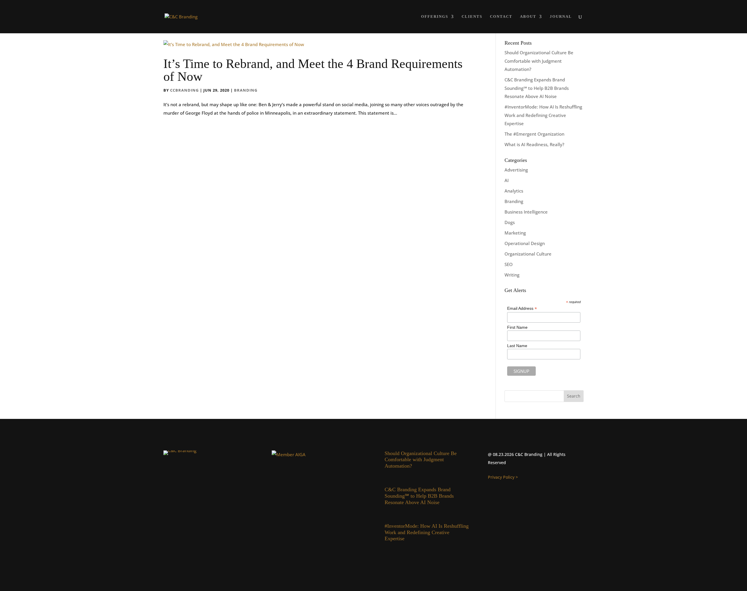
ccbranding (184, 90)
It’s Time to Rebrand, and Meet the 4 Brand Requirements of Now (312, 70)
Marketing (515, 233)
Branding (245, 90)
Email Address (522, 308)
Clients (472, 17)
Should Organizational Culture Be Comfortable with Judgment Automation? (539, 61)
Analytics (514, 191)
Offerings (434, 17)
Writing (512, 275)
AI (507, 180)
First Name (517, 327)
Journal (561, 17)
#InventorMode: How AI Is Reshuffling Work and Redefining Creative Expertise (543, 115)
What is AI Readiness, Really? (534, 144)
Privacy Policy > (503, 477)
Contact (501, 17)
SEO (509, 264)
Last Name (517, 345)
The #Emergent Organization (534, 134)
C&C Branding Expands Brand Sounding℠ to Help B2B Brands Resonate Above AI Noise (537, 88)
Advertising (516, 170)
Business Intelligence (526, 212)
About (528, 17)
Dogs (510, 222)
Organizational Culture (528, 254)
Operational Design (525, 243)
